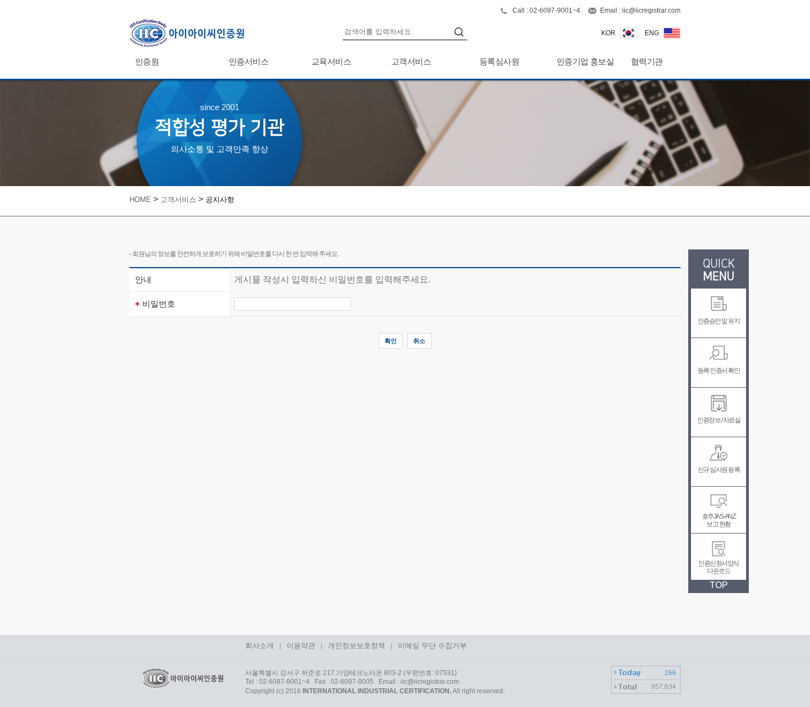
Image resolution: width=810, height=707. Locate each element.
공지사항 (220, 199)
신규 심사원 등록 (719, 469)
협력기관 (647, 61)
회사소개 (259, 645)
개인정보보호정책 (356, 645)
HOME (140, 199)
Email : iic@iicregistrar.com (640, 10)
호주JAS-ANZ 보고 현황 (719, 520)
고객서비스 (411, 61)
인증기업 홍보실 (585, 61)
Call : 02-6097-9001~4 (547, 10)
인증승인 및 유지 (719, 321)
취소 (419, 341)
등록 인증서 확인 (719, 370)
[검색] (460, 33)
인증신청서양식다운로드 (718, 567)
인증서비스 (248, 61)
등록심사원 (499, 61)
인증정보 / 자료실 (718, 420)
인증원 (147, 61)
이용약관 (301, 645)
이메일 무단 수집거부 (432, 645)
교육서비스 (331, 61)
